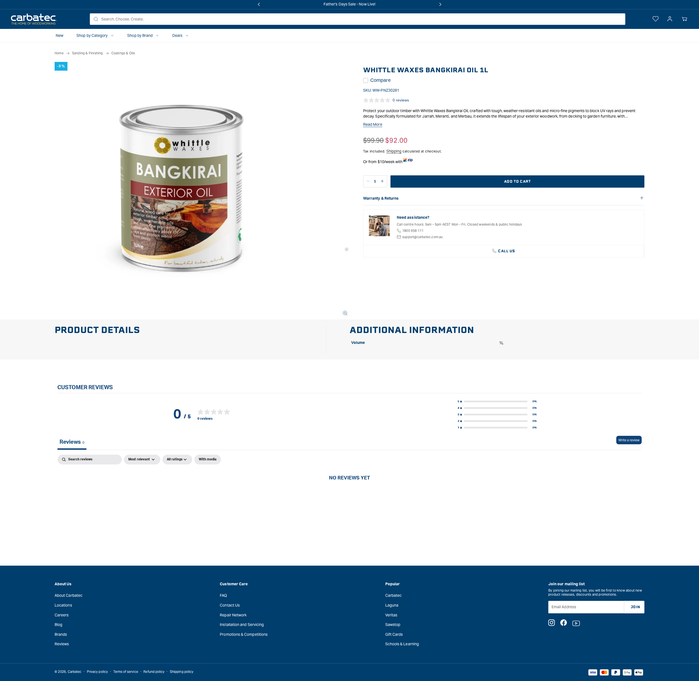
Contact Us (230, 605)
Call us (506, 251)
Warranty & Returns (381, 198)
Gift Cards (394, 634)
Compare (380, 80)
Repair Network (233, 615)
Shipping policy (181, 672)
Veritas (391, 615)
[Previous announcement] (259, 4)
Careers (62, 615)
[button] (684, 19)
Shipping (394, 151)
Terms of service (125, 672)
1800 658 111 (412, 231)
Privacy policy (97, 672)
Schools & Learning (402, 643)
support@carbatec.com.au (422, 237)
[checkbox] (207, 459)
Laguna (391, 605)
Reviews (62, 643)
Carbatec (393, 595)
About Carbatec (68, 595)
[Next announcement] (440, 4)
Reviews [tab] (72, 442)
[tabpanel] (349, 496)
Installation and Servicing (242, 624)
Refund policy (153, 672)
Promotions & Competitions (244, 634)
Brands (61, 634)
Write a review (628, 440)
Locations (63, 605)
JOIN (635, 607)
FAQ (223, 595)
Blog (58, 624)
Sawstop (393, 624)
